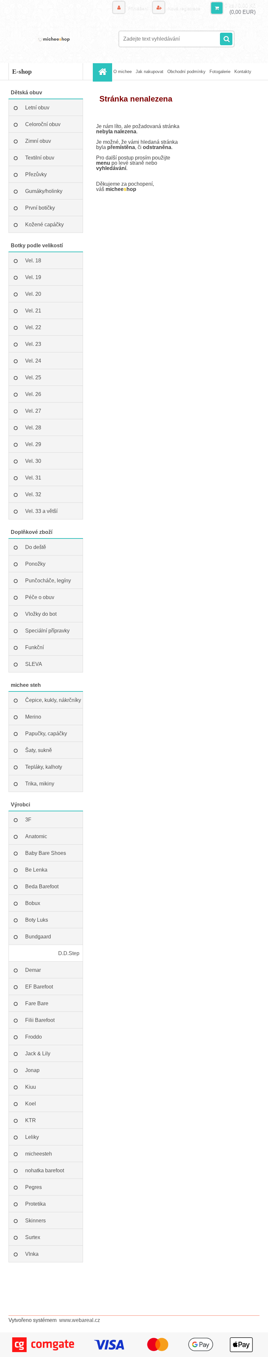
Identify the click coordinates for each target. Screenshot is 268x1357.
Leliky (32, 1137)
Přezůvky (36, 174)
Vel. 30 (33, 461)
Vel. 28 (33, 427)
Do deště (35, 547)
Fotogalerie (219, 71)
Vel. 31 (33, 478)
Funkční (34, 647)
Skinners (35, 1220)
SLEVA (33, 664)
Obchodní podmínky (186, 71)
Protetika (35, 1204)
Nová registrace (183, 8)
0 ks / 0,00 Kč (240, 5)
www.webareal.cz (79, 1320)
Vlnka (32, 1254)
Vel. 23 (33, 344)
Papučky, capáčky (46, 733)
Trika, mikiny (39, 783)
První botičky (40, 208)
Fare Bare (36, 1003)
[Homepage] (103, 71)
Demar (33, 970)
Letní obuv (37, 107)
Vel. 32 (33, 494)
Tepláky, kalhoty (43, 767)
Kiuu (30, 1087)
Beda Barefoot (42, 886)
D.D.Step (68, 953)
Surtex (32, 1237)
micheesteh (38, 1154)
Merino (33, 717)
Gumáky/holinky (43, 191)
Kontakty (242, 71)
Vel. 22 (33, 327)
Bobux (32, 903)
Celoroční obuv (42, 124)
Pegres (33, 1187)
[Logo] (53, 39)
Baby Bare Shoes (45, 853)
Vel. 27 (33, 411)
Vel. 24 (33, 361)
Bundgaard (38, 936)
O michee (122, 71)
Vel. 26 (33, 394)
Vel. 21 (33, 310)
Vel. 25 (33, 377)
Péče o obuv (39, 597)
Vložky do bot (41, 614)
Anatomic (36, 836)
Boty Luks (36, 920)
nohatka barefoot (44, 1170)
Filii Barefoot (40, 1020)
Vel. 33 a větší (41, 511)
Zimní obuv (38, 141)
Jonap (32, 1070)
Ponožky (35, 564)
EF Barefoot (39, 986)
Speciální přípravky (47, 630)
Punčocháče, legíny (48, 580)
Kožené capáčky (44, 224)
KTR (30, 1120)
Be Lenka (36, 870)
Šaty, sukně (38, 750)
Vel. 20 (33, 294)
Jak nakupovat (149, 71)
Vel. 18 (33, 260)
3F (28, 819)
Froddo (33, 1037)
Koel (30, 1103)
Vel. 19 (33, 277)
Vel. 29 (33, 444)
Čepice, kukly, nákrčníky (53, 700)
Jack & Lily (37, 1053)
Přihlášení (138, 8)
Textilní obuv (39, 157)
